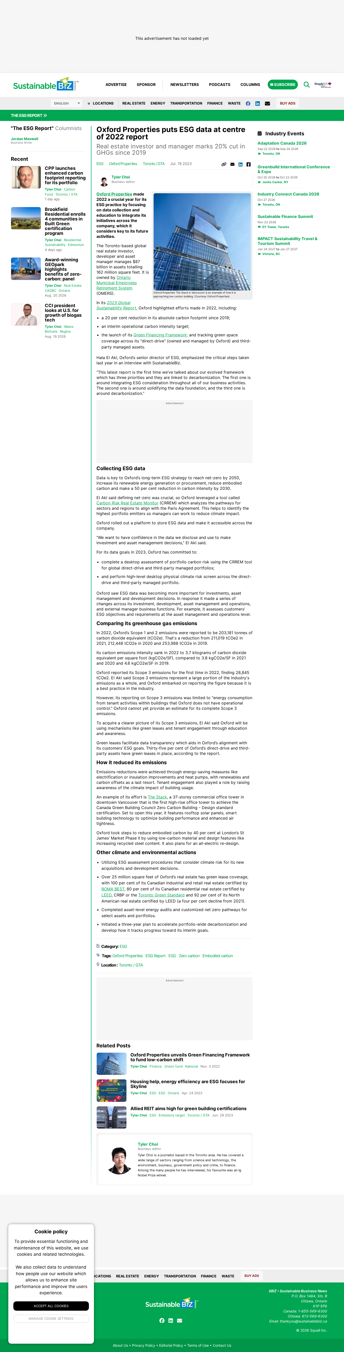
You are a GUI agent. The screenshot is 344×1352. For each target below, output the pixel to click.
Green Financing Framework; (160, 334)
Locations (103, 103)
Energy (158, 103)
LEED (106, 894)
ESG (99, 163)
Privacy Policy (143, 1345)
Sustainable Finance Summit (285, 216)
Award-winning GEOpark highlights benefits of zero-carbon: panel (63, 269)
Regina (65, 331)
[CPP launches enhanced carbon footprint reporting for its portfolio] (26, 177)
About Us (120, 1345)
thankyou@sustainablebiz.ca (303, 1321)
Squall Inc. (318, 1330)
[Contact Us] (270, 103)
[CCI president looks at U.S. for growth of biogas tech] (26, 314)
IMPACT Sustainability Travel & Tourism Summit (288, 241)
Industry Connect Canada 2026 (288, 194)
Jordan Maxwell (24, 139)
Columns (250, 84)
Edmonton (76, 245)
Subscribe (284, 84)
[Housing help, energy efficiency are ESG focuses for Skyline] (111, 1090)
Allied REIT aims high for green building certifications (188, 1108)
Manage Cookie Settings (51, 1318)
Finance (215, 103)
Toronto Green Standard (161, 894)
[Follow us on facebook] (250, 103)
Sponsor (146, 84)
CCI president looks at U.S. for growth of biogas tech (63, 313)
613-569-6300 (314, 1316)
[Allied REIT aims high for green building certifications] (111, 1117)
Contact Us (222, 1345)
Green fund (173, 1066)
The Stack (157, 796)
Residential (72, 240)
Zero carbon (189, 955)
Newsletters (184, 84)
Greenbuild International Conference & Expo (294, 169)
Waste (234, 103)
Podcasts (219, 84)
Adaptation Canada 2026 (282, 143)
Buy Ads (287, 103)
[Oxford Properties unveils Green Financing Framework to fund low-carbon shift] (111, 1063)
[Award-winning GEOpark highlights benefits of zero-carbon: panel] (26, 268)
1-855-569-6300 (312, 1311)
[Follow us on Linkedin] (260, 103)
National (191, 1066)
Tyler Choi (53, 189)
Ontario (64, 290)
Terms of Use (198, 1345)
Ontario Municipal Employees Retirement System (116, 283)
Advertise (116, 84)
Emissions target (172, 1115)
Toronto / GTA (66, 194)
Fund (49, 194)
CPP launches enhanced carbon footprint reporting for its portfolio (65, 175)
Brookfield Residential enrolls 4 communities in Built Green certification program (65, 221)
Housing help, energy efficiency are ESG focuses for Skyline (187, 1084)
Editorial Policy (171, 1345)
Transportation (186, 103)
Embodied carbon (217, 955)
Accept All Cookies (51, 1306)
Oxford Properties (123, 163)
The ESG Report (27, 115)
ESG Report (155, 955)
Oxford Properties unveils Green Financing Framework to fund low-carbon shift (190, 1057)
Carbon (69, 189)
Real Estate (134, 103)
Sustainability (55, 245)
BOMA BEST (112, 888)
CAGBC (50, 290)
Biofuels (51, 331)
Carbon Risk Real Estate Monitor (127, 502)
